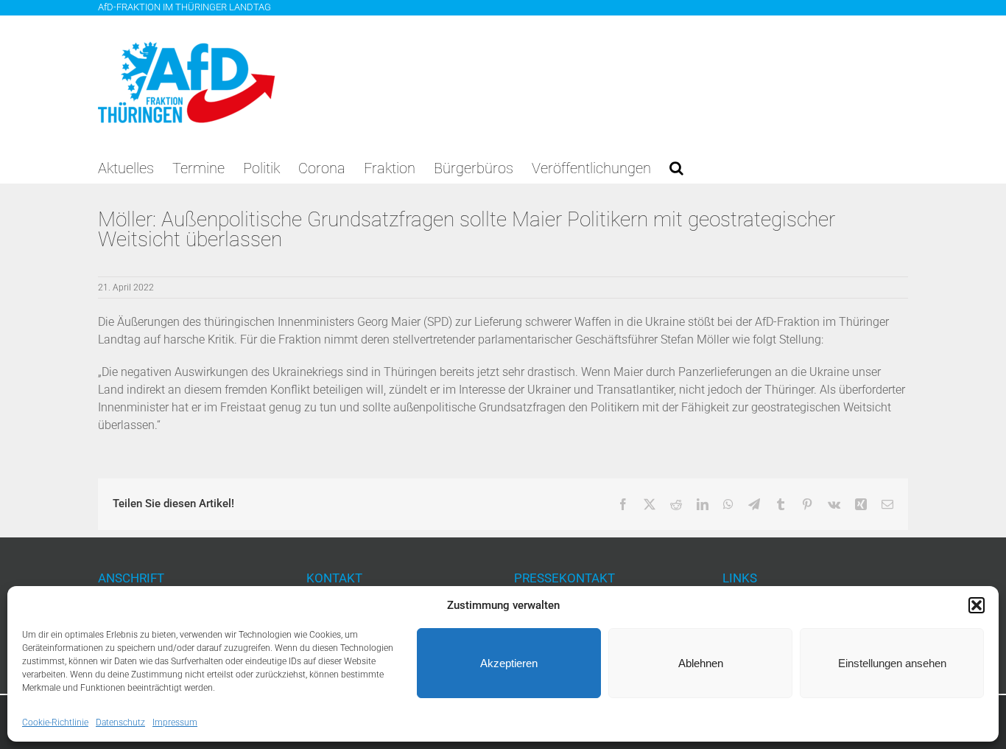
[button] (976, 605)
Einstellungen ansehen (892, 663)
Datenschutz (120, 722)
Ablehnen (700, 663)
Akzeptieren (509, 663)
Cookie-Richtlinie (55, 722)
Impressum (174, 722)
